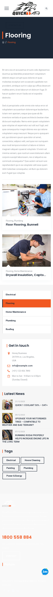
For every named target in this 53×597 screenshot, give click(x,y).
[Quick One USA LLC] (26, 8)
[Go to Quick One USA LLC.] (3, 42)
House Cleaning (32, 460)
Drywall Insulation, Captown (26, 275)
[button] (11, 556)
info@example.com (22, 365)
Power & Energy (14, 476)
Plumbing (18, 221)
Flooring (9, 221)
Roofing (10, 329)
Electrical (11, 294)
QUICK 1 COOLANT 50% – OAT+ (31, 405)
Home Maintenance (23, 271)
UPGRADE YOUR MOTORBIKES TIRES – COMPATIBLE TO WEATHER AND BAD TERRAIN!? (24, 421)
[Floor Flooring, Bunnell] (23, 210)
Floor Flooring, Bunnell (22, 224)
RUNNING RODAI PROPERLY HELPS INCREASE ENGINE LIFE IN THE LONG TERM (25, 438)
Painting (10, 468)
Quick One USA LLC (28, 581)
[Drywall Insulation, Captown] (23, 261)
